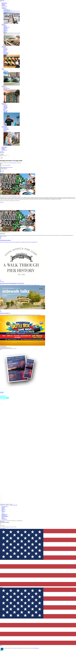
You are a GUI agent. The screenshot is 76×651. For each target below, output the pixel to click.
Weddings (3, 4)
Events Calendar (13, 162)
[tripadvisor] (2, 502)
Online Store (3, 518)
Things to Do (3, 24)
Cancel (2, 154)
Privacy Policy (2, 521)
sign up (1, 349)
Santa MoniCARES (4, 514)
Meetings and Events (5, 506)
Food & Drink (4, 46)
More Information (36, 648)
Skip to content (2, 0)
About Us (3, 513)
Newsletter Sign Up (2, 528)
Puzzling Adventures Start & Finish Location (6, 167)
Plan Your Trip (4, 103)
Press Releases (4, 509)
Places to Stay (4, 86)
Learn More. (1, 202)
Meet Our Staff (4, 515)
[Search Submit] (8, 1)
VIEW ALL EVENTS (3, 236)
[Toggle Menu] (0, 153)
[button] (38, 617)
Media (3, 510)
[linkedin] (2, 499)
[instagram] (2, 496)
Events (3, 68)
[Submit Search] (8, 155)
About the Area (4, 7)
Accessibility (3, 511)
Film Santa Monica (4, 3)
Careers (3, 517)
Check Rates (5, 89)
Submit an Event (4, 2)
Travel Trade (3, 5)
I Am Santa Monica (4, 516)
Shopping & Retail (4, 126)
